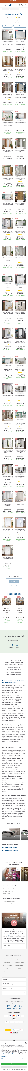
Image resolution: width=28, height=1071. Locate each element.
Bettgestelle (18, 959)
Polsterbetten (6, 962)
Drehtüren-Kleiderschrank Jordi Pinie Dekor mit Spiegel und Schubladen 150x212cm (7, 231)
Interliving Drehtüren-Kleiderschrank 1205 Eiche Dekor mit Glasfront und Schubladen (7, 69)
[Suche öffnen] (5, 5)
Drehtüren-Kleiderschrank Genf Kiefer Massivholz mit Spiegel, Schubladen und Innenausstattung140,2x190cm (20, 531)
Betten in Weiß (6, 893)
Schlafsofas (6, 972)
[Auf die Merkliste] (11, 31)
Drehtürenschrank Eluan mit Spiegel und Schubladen (8, 504)
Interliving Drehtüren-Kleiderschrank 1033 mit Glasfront (8, 259)
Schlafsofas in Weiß (8, 891)
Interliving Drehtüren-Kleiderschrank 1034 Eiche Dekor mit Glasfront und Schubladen (20, 96)
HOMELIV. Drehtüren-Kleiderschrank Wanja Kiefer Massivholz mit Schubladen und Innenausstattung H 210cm (20, 43)
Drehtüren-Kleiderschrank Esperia (20, 286)
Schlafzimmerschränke (9, 901)
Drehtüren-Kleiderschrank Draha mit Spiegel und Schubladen (20, 451)
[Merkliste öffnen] (22, 5)
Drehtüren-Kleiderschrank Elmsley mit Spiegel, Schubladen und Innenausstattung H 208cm (7, 452)
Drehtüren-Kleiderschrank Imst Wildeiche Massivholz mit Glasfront (7, 152)
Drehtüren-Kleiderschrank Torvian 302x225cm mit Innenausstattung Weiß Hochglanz (7, 43)
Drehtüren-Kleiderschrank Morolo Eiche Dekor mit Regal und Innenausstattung (20, 69)
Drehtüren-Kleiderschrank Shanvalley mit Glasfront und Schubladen (20, 369)
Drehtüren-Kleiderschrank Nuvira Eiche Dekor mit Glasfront (7, 178)
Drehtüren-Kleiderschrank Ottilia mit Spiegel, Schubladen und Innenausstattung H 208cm (7, 341)
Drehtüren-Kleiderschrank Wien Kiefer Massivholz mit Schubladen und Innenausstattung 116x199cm (7, 531)
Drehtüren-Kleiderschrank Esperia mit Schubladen (7, 204)
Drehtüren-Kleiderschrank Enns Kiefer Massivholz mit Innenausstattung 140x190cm (7, 559)
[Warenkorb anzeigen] (25, 5)
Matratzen (5, 968)
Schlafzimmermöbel (8, 904)
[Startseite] (13, 5)
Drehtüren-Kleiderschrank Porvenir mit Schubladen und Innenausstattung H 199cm (20, 423)
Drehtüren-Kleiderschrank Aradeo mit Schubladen (20, 396)
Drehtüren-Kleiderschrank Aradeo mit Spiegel (20, 477)
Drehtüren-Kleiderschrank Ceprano (7, 286)
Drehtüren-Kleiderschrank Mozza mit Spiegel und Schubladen (7, 478)
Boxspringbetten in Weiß (9, 888)
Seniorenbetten (19, 965)
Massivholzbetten (19, 962)
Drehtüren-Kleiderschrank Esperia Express (20, 123)
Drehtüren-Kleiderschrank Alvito (20, 151)
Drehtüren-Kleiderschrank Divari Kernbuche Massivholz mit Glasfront (20, 205)
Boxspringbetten (7, 965)
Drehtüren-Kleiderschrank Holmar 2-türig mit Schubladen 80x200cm (20, 341)
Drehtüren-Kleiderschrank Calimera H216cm (20, 258)
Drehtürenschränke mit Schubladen (11, 853)
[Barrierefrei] (19, 5)
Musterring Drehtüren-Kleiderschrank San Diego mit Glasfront (7, 96)
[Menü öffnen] (2, 5)
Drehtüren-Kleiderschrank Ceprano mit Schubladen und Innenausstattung (20, 231)
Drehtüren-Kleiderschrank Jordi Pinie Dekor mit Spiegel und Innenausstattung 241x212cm (20, 314)
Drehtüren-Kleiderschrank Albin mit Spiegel (20, 504)
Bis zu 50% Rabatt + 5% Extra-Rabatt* (12, 1)
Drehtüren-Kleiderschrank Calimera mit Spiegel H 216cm (20, 178)
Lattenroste (18, 968)
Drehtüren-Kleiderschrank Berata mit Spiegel (7, 396)
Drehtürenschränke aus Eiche (10, 850)
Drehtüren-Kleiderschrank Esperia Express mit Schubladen (7, 369)
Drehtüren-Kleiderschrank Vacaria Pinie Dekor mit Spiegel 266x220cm (7, 124)
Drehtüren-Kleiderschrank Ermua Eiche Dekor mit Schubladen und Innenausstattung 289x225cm (7, 314)
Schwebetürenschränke (9, 21)
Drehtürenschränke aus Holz (9, 847)
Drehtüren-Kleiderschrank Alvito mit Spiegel (7, 423)
